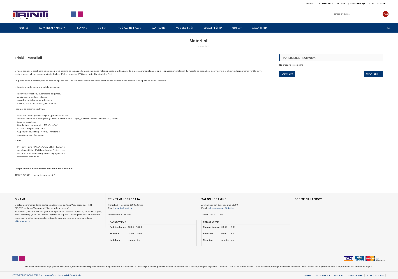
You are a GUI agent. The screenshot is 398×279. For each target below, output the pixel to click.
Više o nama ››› (22, 221)
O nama (310, 3)
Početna (194, 46)
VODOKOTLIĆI (184, 27)
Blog (371, 3)
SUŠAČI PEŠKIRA (213, 27)
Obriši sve (287, 73)
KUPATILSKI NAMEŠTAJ (52, 27)
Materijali (341, 3)
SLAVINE (82, 27)
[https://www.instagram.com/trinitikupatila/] (73, 14)
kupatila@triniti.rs (123, 208)
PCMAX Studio (74, 275)
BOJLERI (102, 27)
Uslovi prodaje (357, 3)
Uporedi (372, 73)
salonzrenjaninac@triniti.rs (221, 208)
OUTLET (237, 27)
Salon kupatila (325, 3)
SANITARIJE (158, 27)
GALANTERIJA (260, 27)
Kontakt (381, 3)
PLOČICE (23, 27)
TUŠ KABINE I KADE (129, 27)
